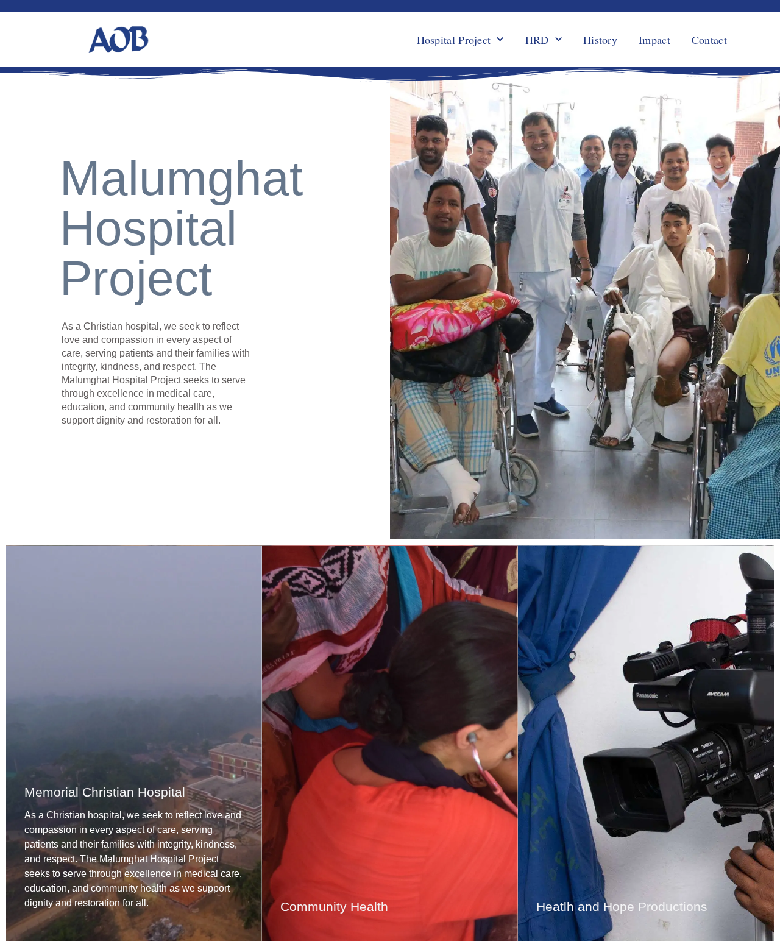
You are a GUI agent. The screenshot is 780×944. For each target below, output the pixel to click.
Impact (654, 39)
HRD (537, 39)
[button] (134, 743)
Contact (709, 39)
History (600, 39)
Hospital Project (454, 39)
